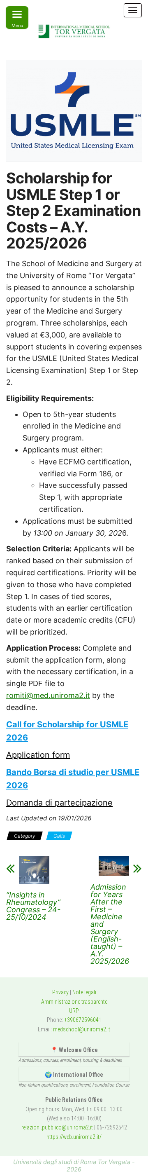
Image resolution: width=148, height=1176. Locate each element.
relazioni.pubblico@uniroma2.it (57, 1127)
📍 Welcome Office (74, 1050)
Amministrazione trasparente (74, 1001)
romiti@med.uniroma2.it (48, 695)
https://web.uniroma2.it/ (74, 1137)
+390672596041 (83, 1020)
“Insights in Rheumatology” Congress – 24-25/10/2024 (33, 906)
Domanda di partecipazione (59, 803)
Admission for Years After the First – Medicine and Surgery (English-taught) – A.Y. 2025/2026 (109, 924)
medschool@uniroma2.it (81, 1029)
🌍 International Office (74, 1074)
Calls (59, 836)
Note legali (84, 992)
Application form (38, 755)
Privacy (60, 992)
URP (74, 1010)
